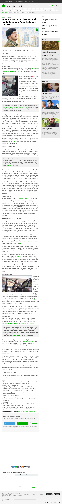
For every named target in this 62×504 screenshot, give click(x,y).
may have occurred (23, 198)
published (19, 256)
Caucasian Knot (11, 165)
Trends (10, 1)
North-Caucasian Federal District (44, 10)
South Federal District (12, 12)
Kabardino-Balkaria (47, 8)
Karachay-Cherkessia (5, 10)
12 (34, 299)
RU (57, 1)
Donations (41, 494)
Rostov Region (52, 10)
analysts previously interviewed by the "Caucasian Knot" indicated (17, 323)
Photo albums (31, 1)
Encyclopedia (21, 1)
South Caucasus (5, 12)
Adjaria (7, 8)
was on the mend (11, 141)
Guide (8, 14)
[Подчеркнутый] (20, 475)
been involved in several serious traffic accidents (15, 107)
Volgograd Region (31, 12)
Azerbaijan (25, 8)
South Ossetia (19, 12)
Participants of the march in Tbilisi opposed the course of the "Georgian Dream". (50, 20)
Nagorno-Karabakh (20, 10)
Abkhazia (3, 8)
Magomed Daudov (46, 110)
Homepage (4, 14)
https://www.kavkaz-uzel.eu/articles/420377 (26, 411)
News (3, 1)
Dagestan (33, 8)
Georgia (37, 8)
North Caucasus (27, 10)
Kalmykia (52, 8)
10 (20, 243)
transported (30, 115)
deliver (16, 332)
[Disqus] (20, 451)
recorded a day (28, 241)
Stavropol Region (25, 12)
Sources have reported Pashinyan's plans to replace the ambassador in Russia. (49, 27)
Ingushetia (41, 8)
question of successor (28, 341)
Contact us (34, 494)
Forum (26, 1)
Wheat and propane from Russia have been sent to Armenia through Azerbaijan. (50, 33)
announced (35, 203)
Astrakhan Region (19, 8)
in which (8, 308)
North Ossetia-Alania (34, 10)
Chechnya (29, 8)
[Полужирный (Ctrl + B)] (16, 475)
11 (7, 251)
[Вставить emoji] (26, 475)
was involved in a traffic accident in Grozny (12, 71)
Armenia (14, 8)
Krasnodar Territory (13, 10)
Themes (6, 1)
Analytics (15, 1)
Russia (57, 10)
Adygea (10, 8)
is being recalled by (16, 335)
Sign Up (19, 486)
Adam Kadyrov (34, 68)
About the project (26, 494)
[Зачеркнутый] (23, 475)
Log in (57, 5)
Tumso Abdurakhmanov (47, 128)
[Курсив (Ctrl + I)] (18, 475)
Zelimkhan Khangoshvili (47, 93)
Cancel (33, 487)
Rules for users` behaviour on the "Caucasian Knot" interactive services (25, 499)
